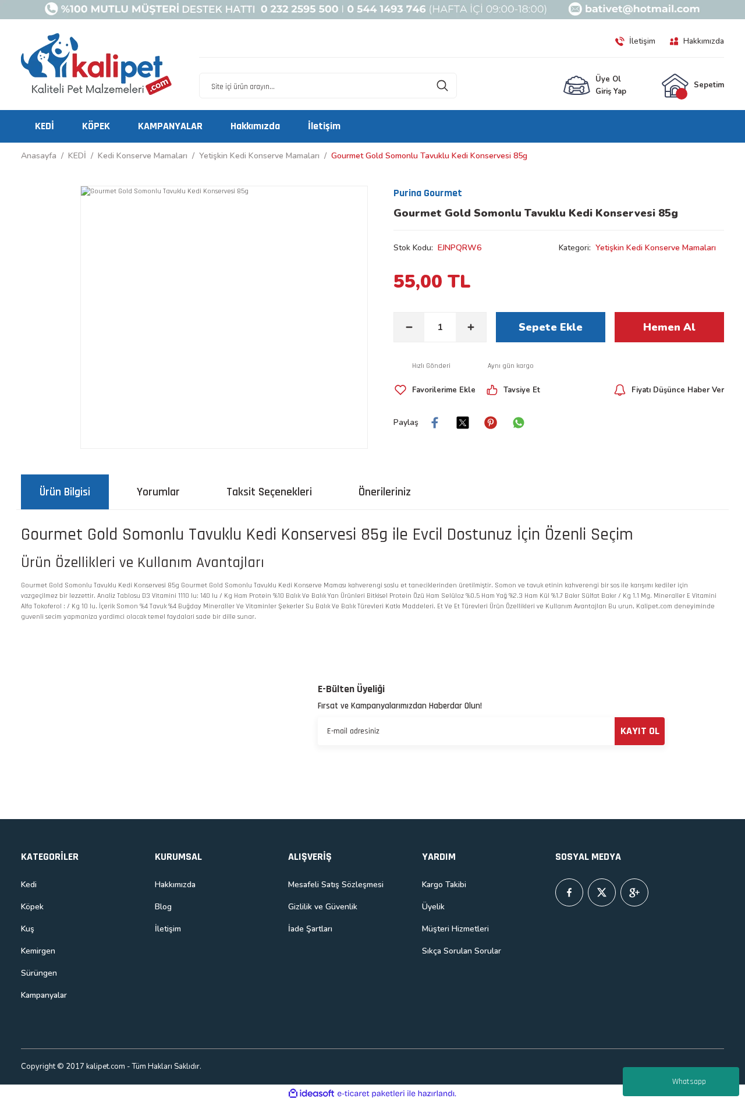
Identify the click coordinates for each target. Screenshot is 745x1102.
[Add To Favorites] (434, 390)
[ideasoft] (311, 1093)
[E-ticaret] (371, 1093)
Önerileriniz (385, 491)
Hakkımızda (175, 884)
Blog (163, 906)
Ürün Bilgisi (65, 491)
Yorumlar (158, 491)
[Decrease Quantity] (409, 327)
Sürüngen (39, 973)
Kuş (27, 928)
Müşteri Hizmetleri (455, 928)
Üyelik (433, 906)
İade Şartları (310, 928)
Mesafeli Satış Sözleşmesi (336, 884)
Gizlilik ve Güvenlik (322, 906)
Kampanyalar (44, 995)
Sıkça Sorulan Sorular (461, 950)
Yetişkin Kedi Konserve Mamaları (655, 247)
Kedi (29, 884)
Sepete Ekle (551, 327)
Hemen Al (669, 327)
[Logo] (96, 64)
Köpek (32, 906)
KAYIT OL (639, 731)
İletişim (168, 928)
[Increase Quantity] (471, 327)
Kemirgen (38, 950)
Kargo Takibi (444, 884)
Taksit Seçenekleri (269, 491)
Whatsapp (689, 1081)
